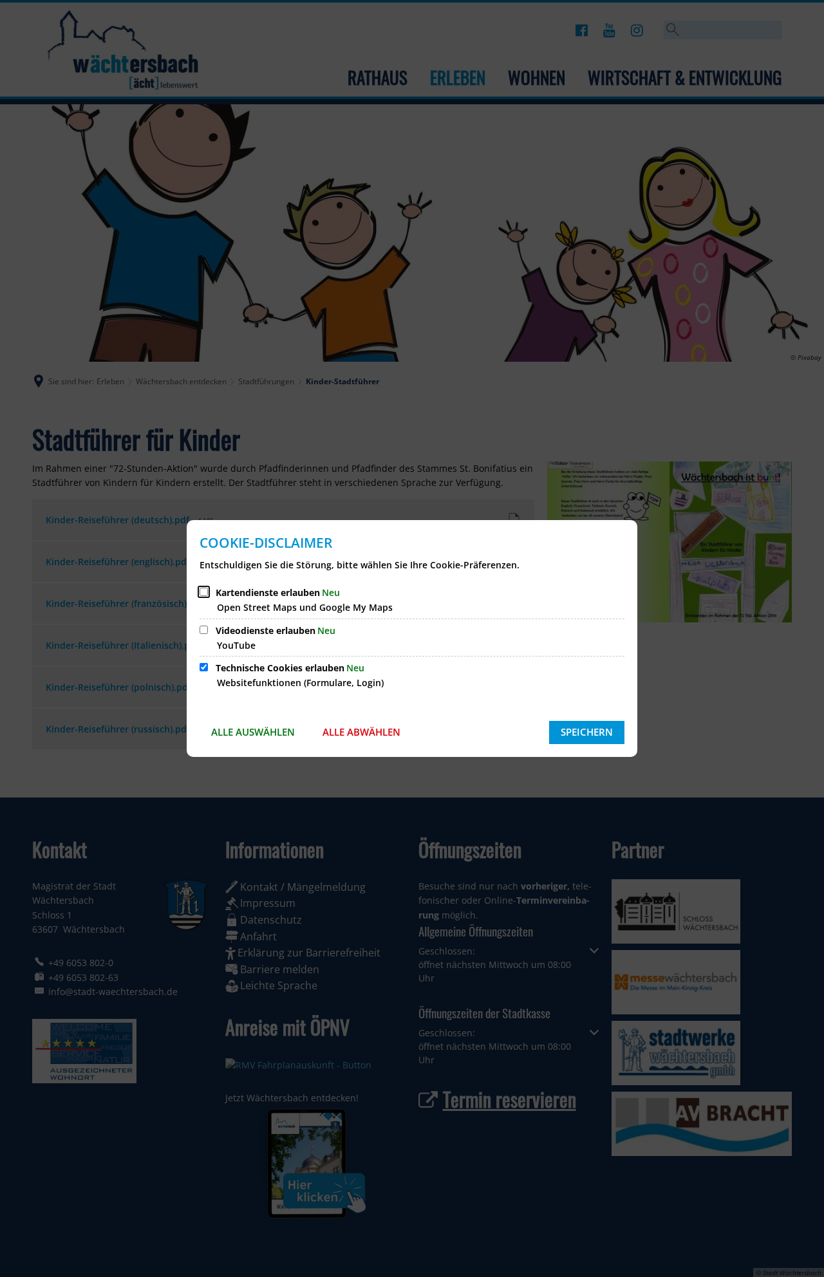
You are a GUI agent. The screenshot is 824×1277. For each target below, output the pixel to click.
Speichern (587, 731)
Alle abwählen (361, 731)
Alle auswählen (253, 731)
